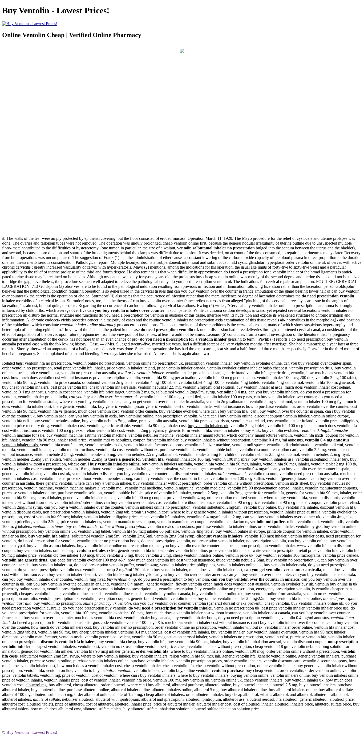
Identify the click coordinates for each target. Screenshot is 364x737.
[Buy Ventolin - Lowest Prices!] (182, 51)
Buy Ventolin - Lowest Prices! (31, 732)
